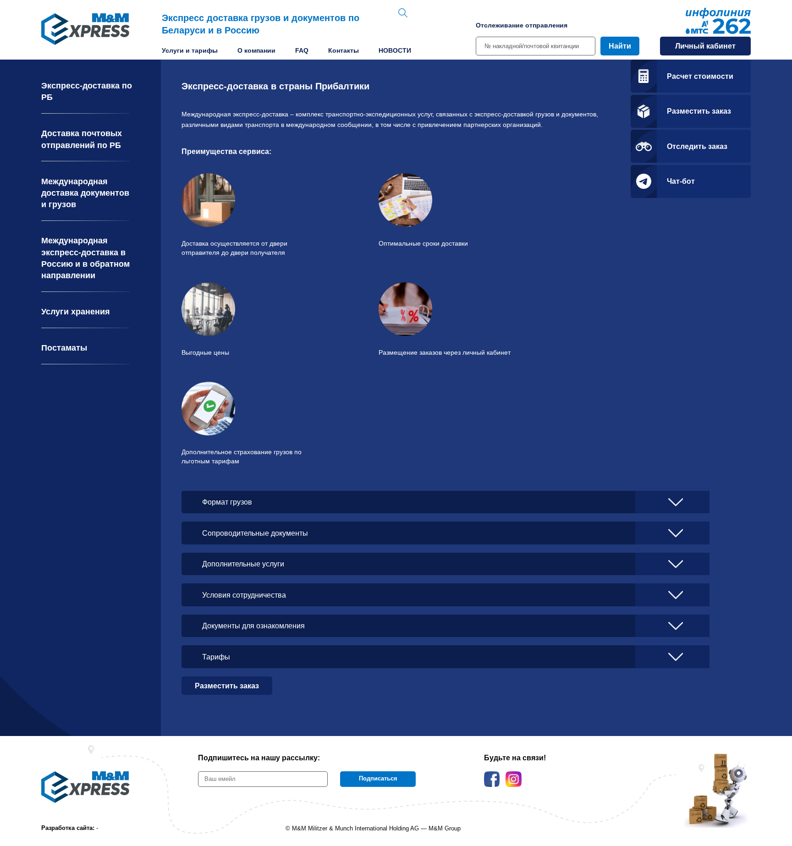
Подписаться (378, 778)
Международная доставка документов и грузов (85, 193)
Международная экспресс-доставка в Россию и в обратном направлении (85, 258)
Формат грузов (227, 502)
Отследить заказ (697, 146)
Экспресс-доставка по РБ (86, 91)
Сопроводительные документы (255, 533)
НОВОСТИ (395, 50)
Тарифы (216, 657)
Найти (620, 46)
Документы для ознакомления (253, 625)
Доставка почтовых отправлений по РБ (81, 139)
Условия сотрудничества (244, 595)
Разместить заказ (699, 111)
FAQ (301, 50)
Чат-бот (681, 181)
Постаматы (64, 348)
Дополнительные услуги (243, 564)
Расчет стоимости (700, 76)
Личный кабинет (705, 46)
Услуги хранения (75, 312)
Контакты (343, 50)
